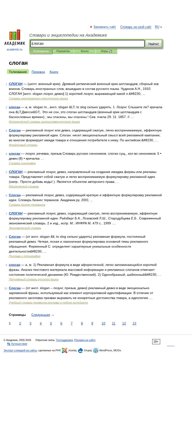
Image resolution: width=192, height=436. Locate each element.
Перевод (38, 72)
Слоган (15, 130)
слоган (14, 107)
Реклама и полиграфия (24, 256)
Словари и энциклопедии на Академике (68, 35)
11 (113, 323)
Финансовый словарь (23, 145)
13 (134, 323)
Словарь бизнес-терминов (27, 205)
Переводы (63, 51)
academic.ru (14, 49)
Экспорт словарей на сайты (20, 350)
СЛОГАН (15, 84)
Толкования (40, 51)
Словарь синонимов (22, 163)
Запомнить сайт (105, 27)
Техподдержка (64, 340)
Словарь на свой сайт (135, 27)
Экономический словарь (25, 228)
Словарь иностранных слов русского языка (38, 98)
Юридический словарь (24, 186)
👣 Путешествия (17, 343)
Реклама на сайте (85, 340)
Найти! (153, 44)
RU (157, 27)
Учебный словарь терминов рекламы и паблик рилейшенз (48, 302)
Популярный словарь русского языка (34, 279)
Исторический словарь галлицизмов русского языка (44, 121)
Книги (85, 51)
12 (124, 323)
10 (103, 323)
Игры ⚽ (106, 51)
